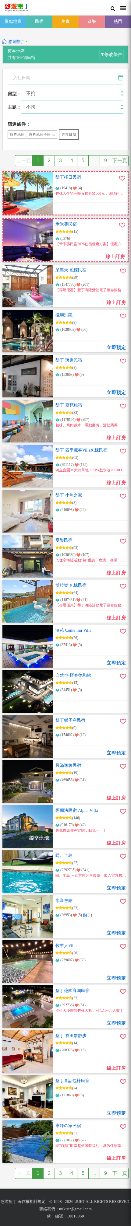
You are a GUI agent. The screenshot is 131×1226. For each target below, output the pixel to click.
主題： (14, 107)
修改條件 (113, 54)
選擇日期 (69, 134)
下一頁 (119, 160)
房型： (14, 93)
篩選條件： (19, 124)
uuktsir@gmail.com (75, 1209)
